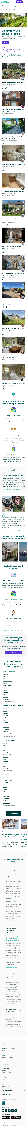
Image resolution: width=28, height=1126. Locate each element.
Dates (3, 10)
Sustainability (5, 1075)
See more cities (7, 771)
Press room (4, 1082)
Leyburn (5, 697)
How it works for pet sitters (8, 1048)
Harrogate (6, 674)
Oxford (5, 720)
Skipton (5, 688)
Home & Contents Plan (7, 1057)
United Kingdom (6, 51)
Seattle (5, 745)
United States (7, 778)
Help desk (4, 1055)
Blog (3, 1079)
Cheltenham (6, 724)
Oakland (5, 757)
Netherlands (6, 803)
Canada (5, 784)
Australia (5, 782)
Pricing (3, 1050)
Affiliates (4, 1084)
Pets (7, 10)
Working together (6, 1086)
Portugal (5, 800)
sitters (3, 832)
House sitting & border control (9, 1059)
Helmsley (5, 690)
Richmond (6, 692)
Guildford (6, 727)
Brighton (5, 715)
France (5, 787)
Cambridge (6, 722)
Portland (5, 748)
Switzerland (6, 798)
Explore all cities (13, 813)
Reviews (4, 1062)
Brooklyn (5, 768)
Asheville (5, 766)
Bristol (5, 711)
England (15, 51)
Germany (5, 789)
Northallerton (7, 685)
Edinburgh (6, 713)
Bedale (5, 678)
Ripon (4, 676)
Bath (4, 718)
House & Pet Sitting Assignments (11, 49)
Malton (5, 683)
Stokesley (6, 699)
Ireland (5, 794)
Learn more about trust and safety (12, 630)
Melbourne (6, 761)
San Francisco (7, 752)
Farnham (5, 731)
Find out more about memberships (13, 489)
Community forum (6, 1072)
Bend (4, 759)
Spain (4, 791)
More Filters (13, 10)
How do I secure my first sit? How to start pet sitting (10, 837)
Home (3, 47)
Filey (4, 694)
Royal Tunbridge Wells (9, 734)
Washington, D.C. (8, 754)
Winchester (6, 729)
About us (4, 1070)
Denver (5, 743)
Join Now (19, 1)
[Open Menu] (25, 1)
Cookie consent (6, 1064)
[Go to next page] (17, 394)
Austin (5, 750)
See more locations (9, 701)
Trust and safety (6, 1053)
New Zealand (6, 796)
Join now (5, 42)
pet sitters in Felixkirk (14, 60)
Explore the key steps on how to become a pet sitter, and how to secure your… (10, 844)
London (5, 708)
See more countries (9, 805)
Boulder (5, 764)
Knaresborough (7, 681)
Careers (4, 1077)
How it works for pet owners (8, 1046)
